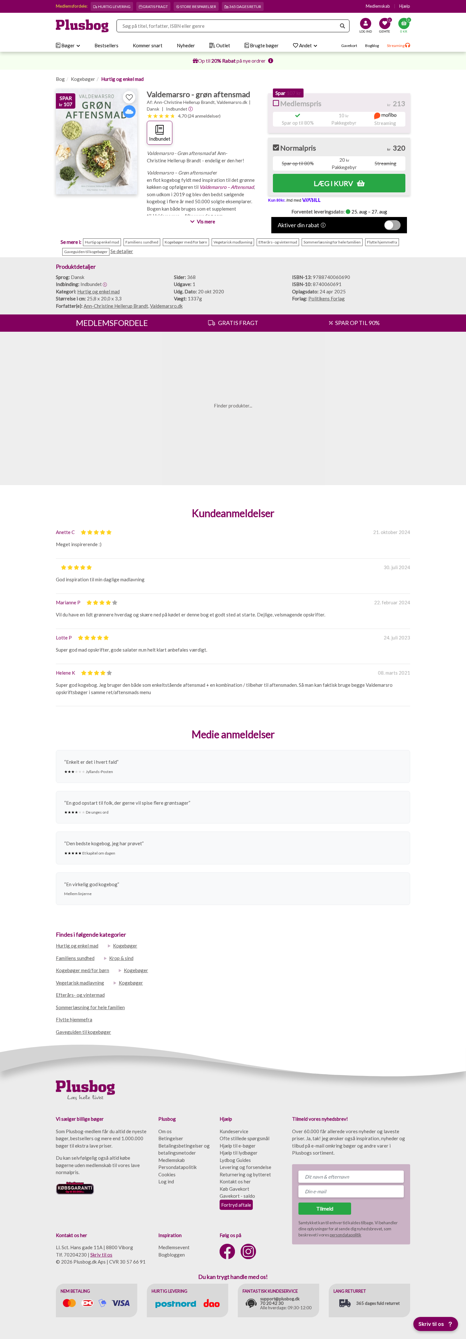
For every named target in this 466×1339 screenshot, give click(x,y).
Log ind (166, 1181)
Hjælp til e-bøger (238, 1146)
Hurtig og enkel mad (122, 79)
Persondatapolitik (177, 1167)
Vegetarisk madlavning (80, 983)
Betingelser (170, 1138)
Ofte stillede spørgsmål (244, 1138)
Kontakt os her (235, 1181)
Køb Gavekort (234, 1189)
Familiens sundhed (75, 958)
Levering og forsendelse (245, 1167)
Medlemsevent (174, 1247)
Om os (165, 1131)
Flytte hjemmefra (74, 1019)
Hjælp (404, 6)
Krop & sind (121, 958)
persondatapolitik (345, 1234)
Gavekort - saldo (237, 1196)
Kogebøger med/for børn (82, 970)
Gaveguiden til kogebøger (83, 1032)
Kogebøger (83, 79)
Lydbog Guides (235, 1160)
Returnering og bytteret (245, 1174)
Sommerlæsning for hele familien (90, 1007)
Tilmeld (324, 1208)
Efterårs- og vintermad (80, 995)
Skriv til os (101, 1255)
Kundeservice (234, 1131)
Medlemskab (378, 6)
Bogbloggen (171, 1255)
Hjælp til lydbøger (239, 1153)
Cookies (167, 1174)
